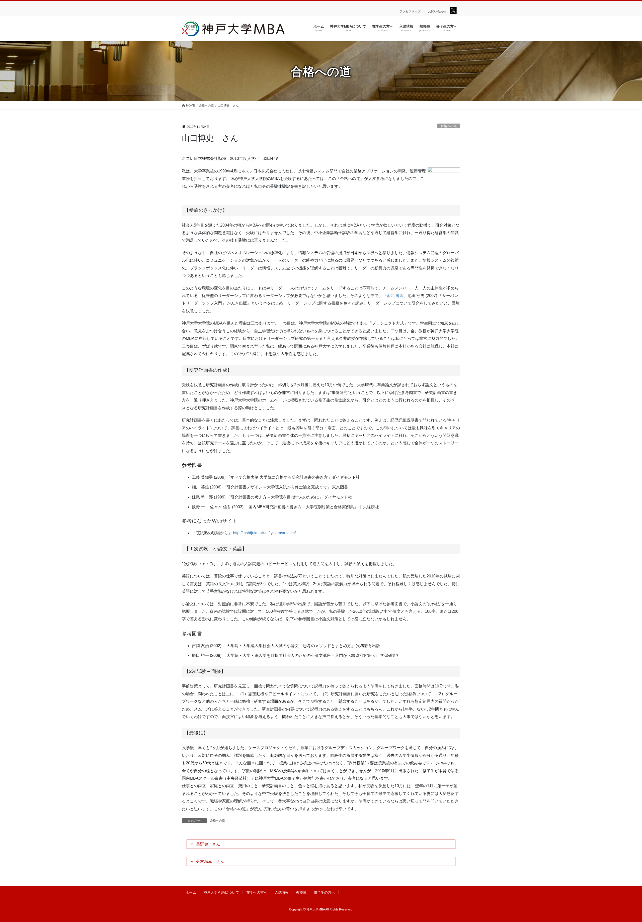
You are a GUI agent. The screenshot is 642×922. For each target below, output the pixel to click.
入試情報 (282, 892)
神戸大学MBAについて (221, 892)
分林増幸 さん (210, 861)
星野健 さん (208, 844)
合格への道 (449, 126)
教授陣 (301, 892)
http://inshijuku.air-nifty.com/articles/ (264, 533)
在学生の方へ (256, 892)
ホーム (191, 892)
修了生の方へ (324, 892)
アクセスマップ (410, 11)
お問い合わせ (437, 11)
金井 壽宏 (395, 295)
